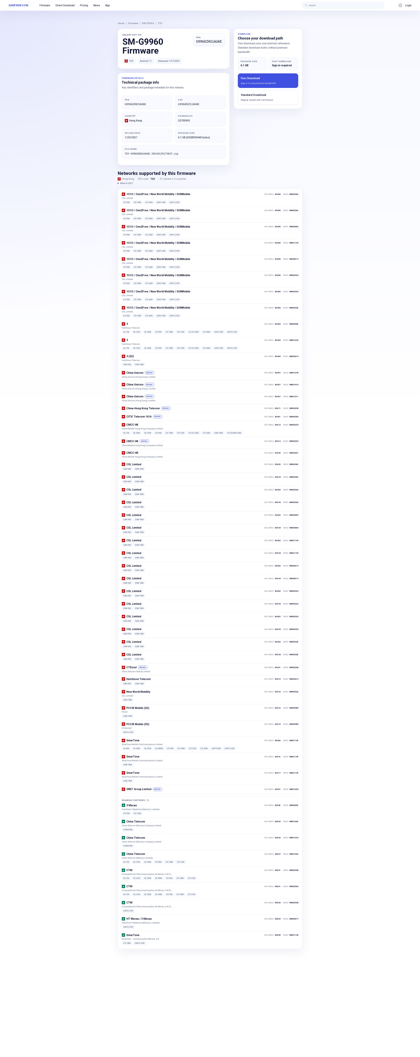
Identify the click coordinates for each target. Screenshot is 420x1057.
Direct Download (65, 5)
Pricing (84, 5)
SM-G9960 (148, 23)
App (107, 5)
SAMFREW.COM (18, 5)
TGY (160, 23)
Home (121, 23)
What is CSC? (126, 183)
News (96, 5)
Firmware (44, 5)
